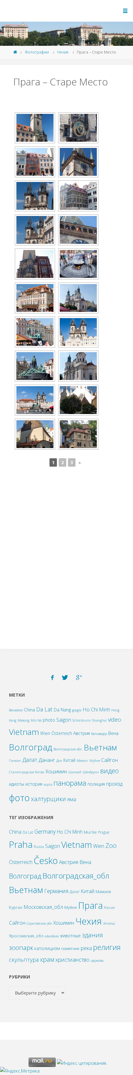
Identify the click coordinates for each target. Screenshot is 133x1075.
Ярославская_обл (26, 936)
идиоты (16, 784)
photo (49, 720)
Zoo (111, 845)
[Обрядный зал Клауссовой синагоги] (78, 434)
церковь (97, 960)
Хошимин (56, 771)
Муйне (94, 760)
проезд (114, 783)
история (33, 784)
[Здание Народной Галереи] (35, 298)
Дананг (47, 759)
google (76, 710)
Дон (59, 760)
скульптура (24, 959)
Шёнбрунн (91, 772)
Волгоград (30, 747)
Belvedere (16, 710)
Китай (69, 760)
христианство (72, 959)
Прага (90, 905)
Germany (45, 831)
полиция (96, 784)
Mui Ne (90, 832)
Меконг (82, 760)
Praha (20, 844)
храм (47, 959)
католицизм (47, 948)
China (29, 710)
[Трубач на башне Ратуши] (78, 230)
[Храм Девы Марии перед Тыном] (35, 196)
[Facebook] (52, 677)
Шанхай (74, 772)
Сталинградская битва (26, 772)
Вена (113, 733)
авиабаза (52, 936)
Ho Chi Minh (96, 709)
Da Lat (44, 709)
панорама (70, 783)
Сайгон (109, 759)
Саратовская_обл (39, 923)
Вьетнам (100, 747)
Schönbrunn (81, 720)
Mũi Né (36, 720)
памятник (70, 948)
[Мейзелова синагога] (78, 400)
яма (71, 799)
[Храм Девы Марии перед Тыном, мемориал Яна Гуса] (35, 400)
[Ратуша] (35, 264)
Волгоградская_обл (75, 875)
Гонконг (15, 760)
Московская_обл (43, 907)
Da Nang (62, 710)
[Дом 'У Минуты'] (78, 196)
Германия (56, 891)
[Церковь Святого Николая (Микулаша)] (78, 298)
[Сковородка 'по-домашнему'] (78, 264)
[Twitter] (64, 677)
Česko (46, 860)
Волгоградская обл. (68, 749)
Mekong (23, 720)
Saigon (63, 719)
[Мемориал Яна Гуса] (35, 332)
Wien (45, 733)
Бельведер (99, 734)
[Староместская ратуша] (35, 128)
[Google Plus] (79, 677)
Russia (39, 846)
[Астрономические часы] (78, 128)
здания (92, 935)
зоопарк (21, 947)
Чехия (62, 52)
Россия (109, 907)
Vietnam (24, 731)
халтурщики (48, 799)
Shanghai (99, 720)
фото (19, 798)
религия (107, 947)
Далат (30, 759)
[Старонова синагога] (35, 434)
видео (109, 770)
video (114, 719)
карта (48, 784)
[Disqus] (66, 560)
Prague (103, 832)
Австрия (81, 733)
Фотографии (37, 52)
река (86, 948)
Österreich (61, 733)
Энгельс (109, 923)
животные (70, 936)
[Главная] (15, 52)
